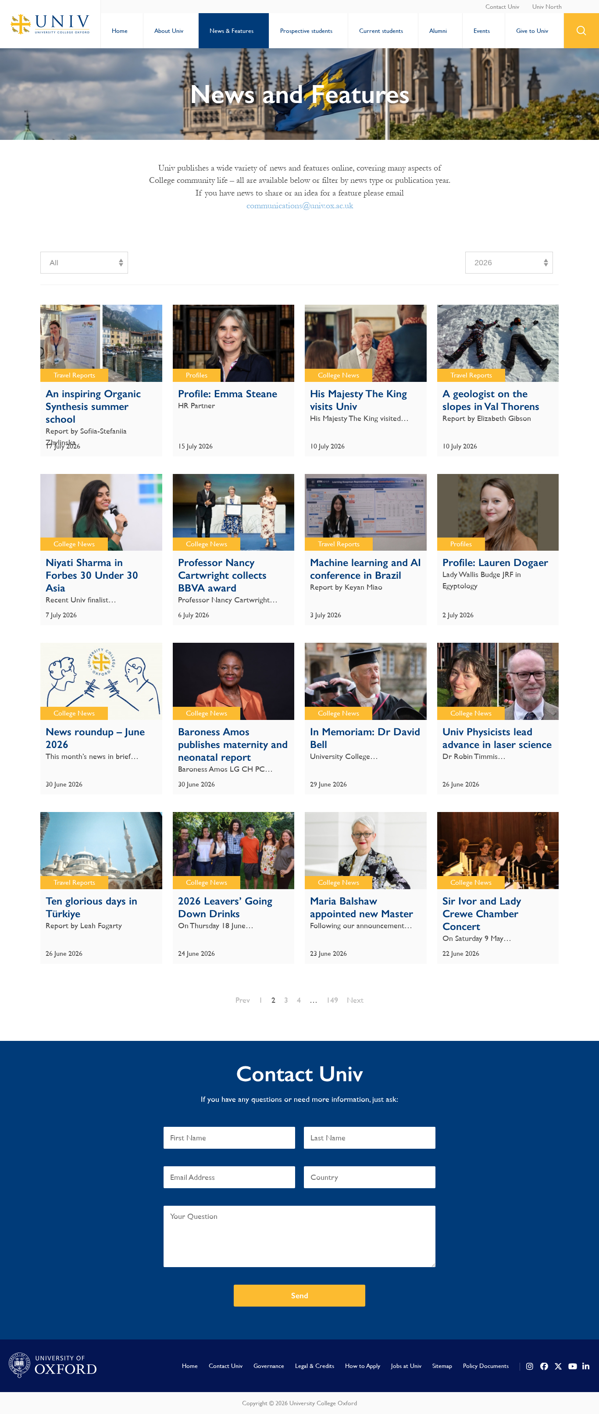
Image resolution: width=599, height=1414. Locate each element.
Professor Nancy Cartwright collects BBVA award (222, 575)
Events (482, 30)
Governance (268, 1365)
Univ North (547, 6)
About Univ (168, 30)
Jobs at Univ (406, 1365)
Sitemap (442, 1365)
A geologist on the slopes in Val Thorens (490, 400)
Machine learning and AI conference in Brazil (365, 568)
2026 (483, 262)
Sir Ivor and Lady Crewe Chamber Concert (481, 913)
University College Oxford (50, 24)
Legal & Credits (314, 1365)
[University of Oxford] (52, 1366)
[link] (530, 1367)
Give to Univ (532, 30)
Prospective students (306, 30)
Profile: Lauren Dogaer (495, 562)
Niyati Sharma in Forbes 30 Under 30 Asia (92, 575)
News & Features (231, 30)
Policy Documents (486, 1365)
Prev (242, 999)
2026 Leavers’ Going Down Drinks (225, 907)
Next (355, 999)
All (54, 262)
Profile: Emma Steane (227, 393)
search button (581, 30)
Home (120, 30)
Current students (381, 30)
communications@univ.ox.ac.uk (299, 205)
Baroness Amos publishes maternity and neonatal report (233, 744)
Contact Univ (502, 6)
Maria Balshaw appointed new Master (361, 907)
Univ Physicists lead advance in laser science (497, 738)
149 (332, 999)
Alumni (438, 30)
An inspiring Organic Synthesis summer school (93, 406)
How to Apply (362, 1365)
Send (299, 1295)
